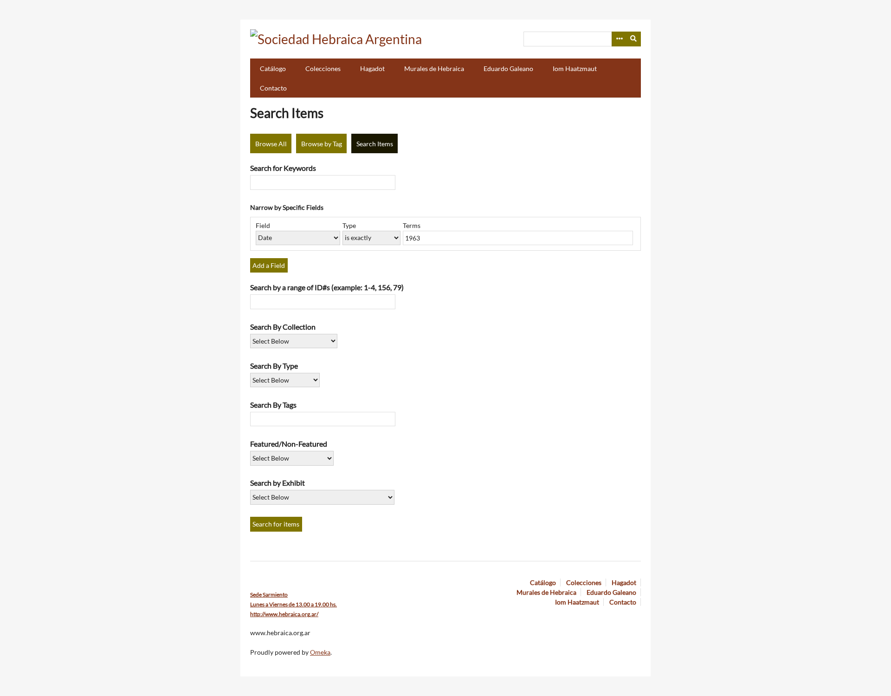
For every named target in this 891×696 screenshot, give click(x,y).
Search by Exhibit (277, 482)
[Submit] (633, 39)
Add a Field (268, 265)
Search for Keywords (283, 167)
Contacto (273, 88)
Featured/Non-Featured (288, 443)
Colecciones (323, 68)
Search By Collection (283, 326)
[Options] (619, 39)
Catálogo (273, 68)
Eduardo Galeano (508, 68)
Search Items (374, 144)
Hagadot (372, 68)
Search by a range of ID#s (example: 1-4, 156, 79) (327, 287)
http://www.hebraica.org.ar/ (284, 614)
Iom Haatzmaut (575, 68)
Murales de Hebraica (434, 68)
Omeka (320, 652)
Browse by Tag (321, 144)
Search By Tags (273, 404)
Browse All (271, 144)
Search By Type (274, 365)
